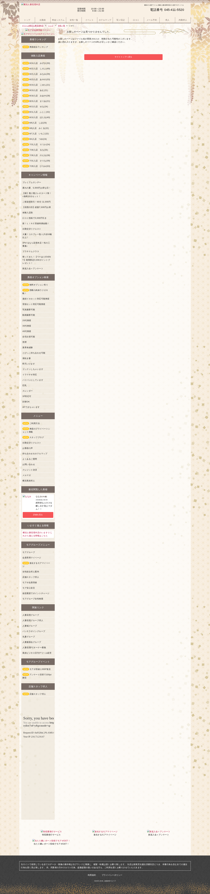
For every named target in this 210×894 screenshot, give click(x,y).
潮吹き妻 (26, 358)
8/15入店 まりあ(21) (36, 101)
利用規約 (92, 875)
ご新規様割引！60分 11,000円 (36, 202)
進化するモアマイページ (36, 564)
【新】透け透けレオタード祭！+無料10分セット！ (36, 194)
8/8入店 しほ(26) (35, 123)
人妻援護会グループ (31, 642)
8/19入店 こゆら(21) (36, 85)
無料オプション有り (35, 285)
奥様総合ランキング (35, 47)
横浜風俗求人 (28, 481)
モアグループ (28, 552)
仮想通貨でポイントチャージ (35, 593)
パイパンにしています (32, 380)
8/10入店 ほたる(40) (36, 117)
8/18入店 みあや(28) (36, 96)
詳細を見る (38, 515)
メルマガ (26, 475)
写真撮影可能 (28, 309)
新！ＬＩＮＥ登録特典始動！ (35, 223)
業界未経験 (27, 347)
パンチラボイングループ (33, 631)
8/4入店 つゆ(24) (35, 139)
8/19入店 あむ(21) (35, 90)
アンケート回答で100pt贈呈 (36, 676)
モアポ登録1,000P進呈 (37, 669)
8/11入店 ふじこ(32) (36, 112)
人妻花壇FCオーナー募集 (34, 647)
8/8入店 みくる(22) (36, 128)
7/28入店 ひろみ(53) (36, 166)
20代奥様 (26, 320)
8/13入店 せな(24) (35, 106)
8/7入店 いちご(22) (36, 133)
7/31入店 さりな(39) (36, 161)
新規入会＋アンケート (32, 268)
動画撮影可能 (28, 315)
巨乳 (24, 385)
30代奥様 (26, 326)
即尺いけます (28, 364)
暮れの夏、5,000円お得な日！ (36, 188)
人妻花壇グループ (30, 615)
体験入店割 (27, 212)
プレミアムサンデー (31, 182)
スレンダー (27, 391)
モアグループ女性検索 (32, 599)
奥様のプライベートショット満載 (36, 430)
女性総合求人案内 (30, 571)
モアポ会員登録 (29, 582)
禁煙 (24, 342)
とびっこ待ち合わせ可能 (33, 353)
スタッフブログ (33, 437)
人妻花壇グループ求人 (32, 620)
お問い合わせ (28, 464)
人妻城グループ (29, 626)
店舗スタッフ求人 (30, 577)
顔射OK (26, 402)
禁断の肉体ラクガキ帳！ (35, 291)
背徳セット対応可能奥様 (33, 304)
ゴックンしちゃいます (32, 369)
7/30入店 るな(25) (35, 150)
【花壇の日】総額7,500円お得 (36, 207)
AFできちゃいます (31, 407)
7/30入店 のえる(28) (36, 155)
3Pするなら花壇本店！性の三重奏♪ (36, 244)
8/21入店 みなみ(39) (36, 74)
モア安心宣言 (28, 588)
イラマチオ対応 (29, 374)
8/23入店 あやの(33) (36, 79)
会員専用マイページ (31, 558)
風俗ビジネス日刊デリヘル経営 (36, 653)
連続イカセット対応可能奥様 (35, 299)
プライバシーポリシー (112, 875)
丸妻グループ (28, 636)
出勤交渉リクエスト (31, 229)
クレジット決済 (29, 470)
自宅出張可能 (28, 336)
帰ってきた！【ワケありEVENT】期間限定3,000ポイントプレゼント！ (36, 260)
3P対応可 (26, 396)
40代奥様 (26, 331)
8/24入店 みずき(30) (36, 63)
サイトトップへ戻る (123, 57)
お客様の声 (27, 448)
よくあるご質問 (29, 459)
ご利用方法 (31, 423)
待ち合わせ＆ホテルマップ (34, 453)
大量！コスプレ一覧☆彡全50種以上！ (37, 236)
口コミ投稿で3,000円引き (34, 218)
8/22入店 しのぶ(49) (36, 68)
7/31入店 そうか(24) (36, 144)
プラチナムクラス (30, 251)
